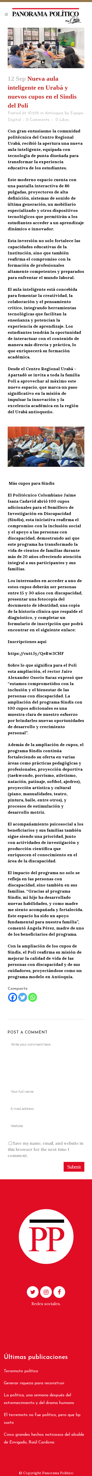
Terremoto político (21, 1371)
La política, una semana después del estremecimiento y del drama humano (39, 1399)
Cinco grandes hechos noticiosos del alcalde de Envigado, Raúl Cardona (44, 1438)
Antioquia (54, 113)
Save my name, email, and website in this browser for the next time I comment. (45, 1149)
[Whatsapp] (32, 997)
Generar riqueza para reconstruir (34, 1383)
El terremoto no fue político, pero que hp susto (42, 1419)
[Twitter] (22, 997)
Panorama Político (57, 1473)
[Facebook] (12, 997)
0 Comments (37, 120)
